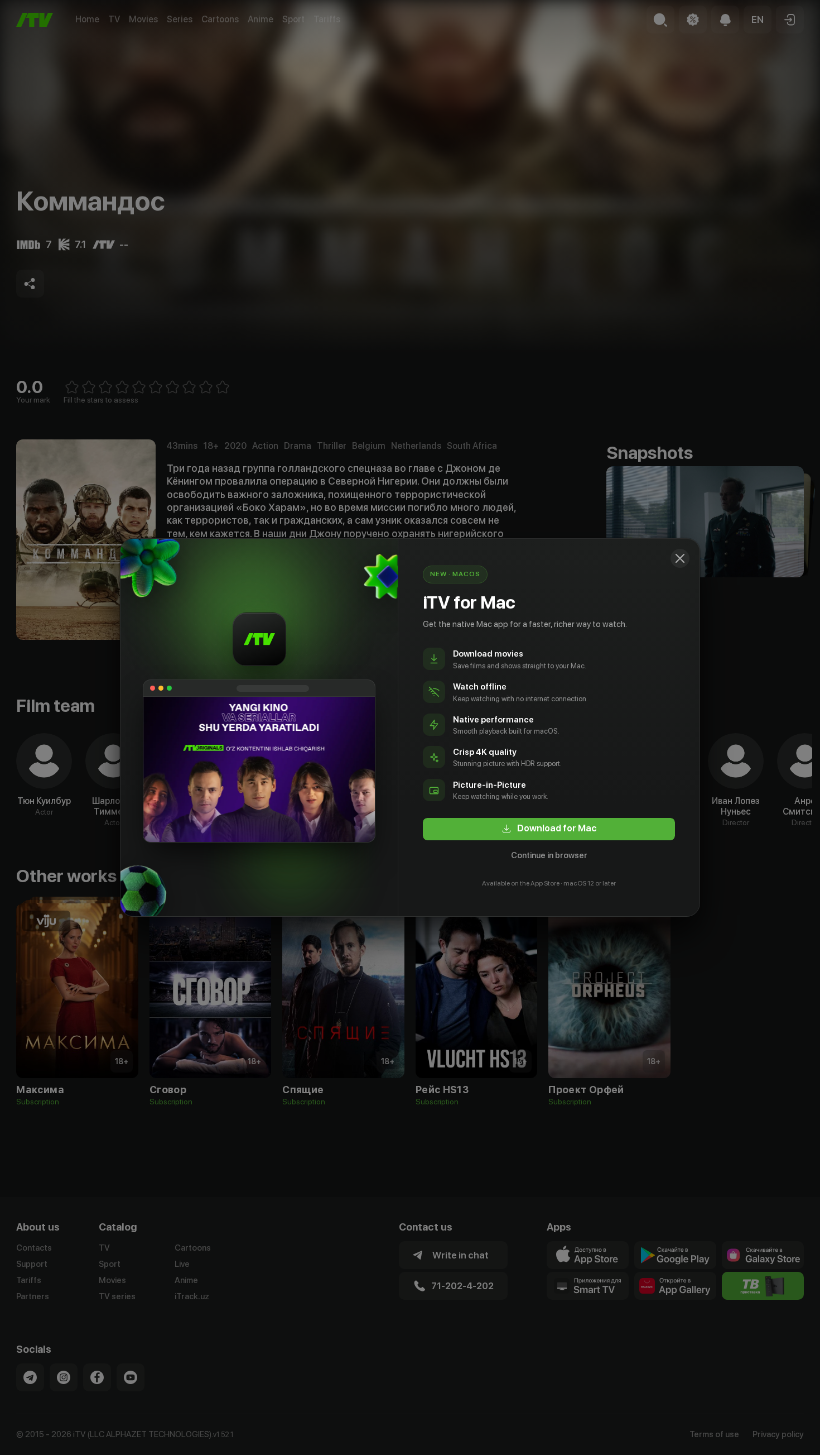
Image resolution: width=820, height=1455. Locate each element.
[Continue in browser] (680, 558)
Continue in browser (549, 855)
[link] (549, 829)
